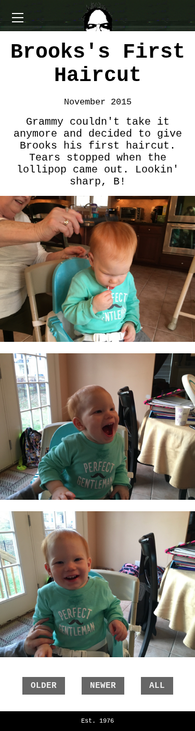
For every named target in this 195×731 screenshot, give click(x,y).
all (157, 685)
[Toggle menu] (97, 15)
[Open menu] (17, 17)
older (44, 685)
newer (103, 685)
